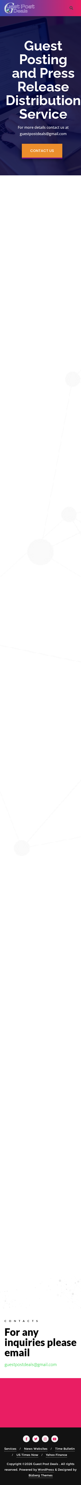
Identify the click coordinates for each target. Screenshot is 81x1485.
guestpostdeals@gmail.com (30, 1364)
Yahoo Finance (56, 1455)
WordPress (46, 1469)
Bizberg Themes (41, 1475)
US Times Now (27, 1455)
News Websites (35, 1448)
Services (10, 1448)
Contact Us (42, 150)
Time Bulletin (65, 1448)
